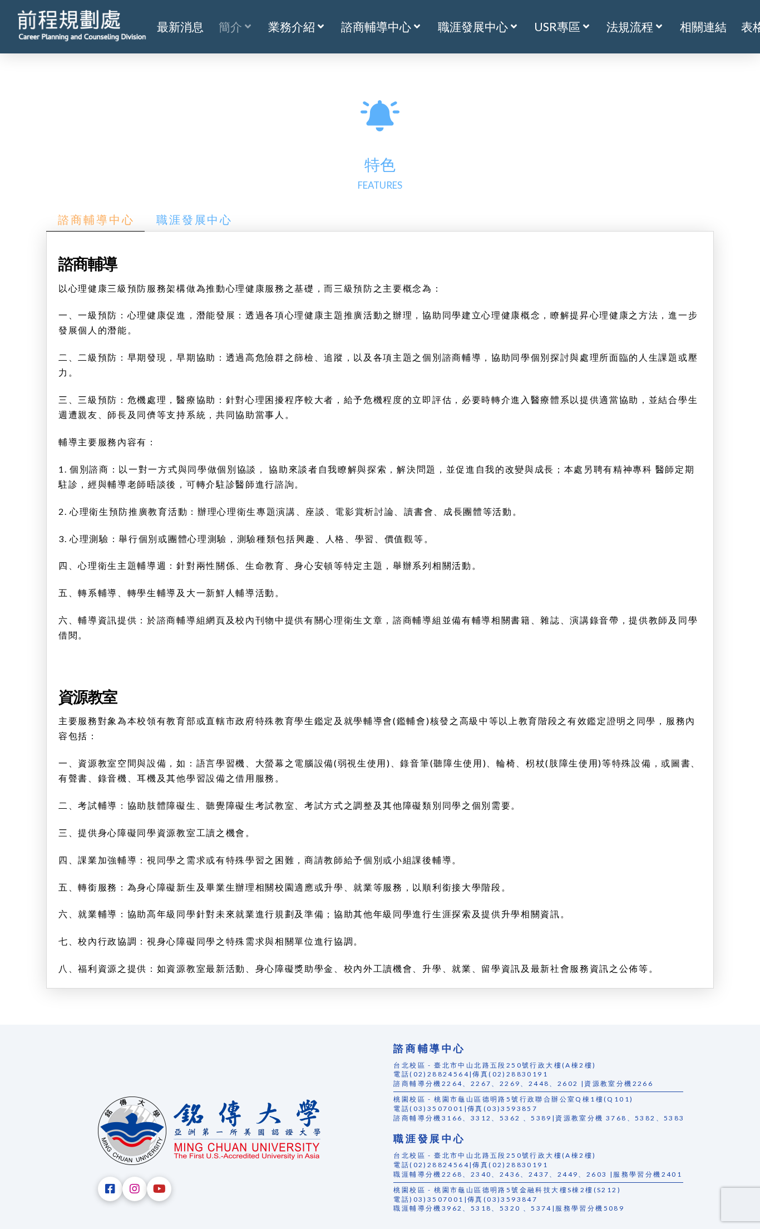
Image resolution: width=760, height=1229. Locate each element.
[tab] (95, 220)
